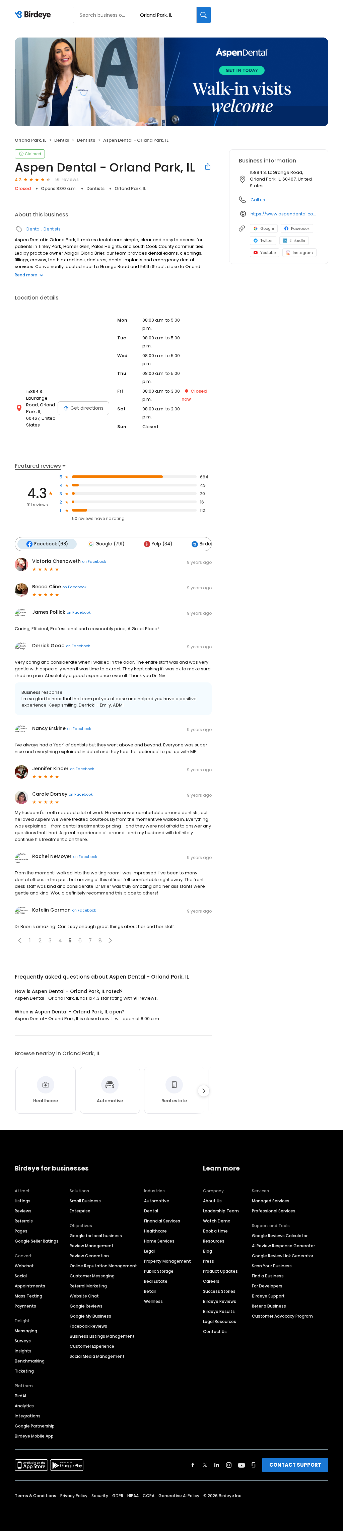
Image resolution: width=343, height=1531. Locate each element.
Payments (25, 1306)
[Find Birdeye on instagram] (228, 1465)
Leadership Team (221, 1211)
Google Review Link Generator (282, 1256)
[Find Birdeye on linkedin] (216, 1465)
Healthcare (155, 1231)
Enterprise (80, 1211)
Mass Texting (28, 1296)
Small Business (85, 1201)
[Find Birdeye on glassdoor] (254, 1465)
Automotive (156, 1201)
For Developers (267, 1286)
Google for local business (96, 1236)
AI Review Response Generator (283, 1246)
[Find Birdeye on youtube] (241, 1465)
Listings (22, 1201)
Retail (150, 1291)
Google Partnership (35, 1426)
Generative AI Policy (178, 1496)
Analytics (24, 1406)
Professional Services (273, 1211)
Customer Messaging (92, 1276)
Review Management (92, 1246)
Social (21, 1276)
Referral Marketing (88, 1286)
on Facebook (94, 561)
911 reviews (67, 179)
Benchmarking (30, 1361)
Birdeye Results (219, 1311)
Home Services (159, 1241)
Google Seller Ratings (37, 1241)
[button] (19, 940)
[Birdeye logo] (34, 15)
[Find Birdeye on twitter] (204, 1465)
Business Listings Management (102, 1336)
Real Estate (155, 1281)
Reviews (23, 1211)
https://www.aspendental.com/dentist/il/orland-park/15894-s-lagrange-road (285, 214)
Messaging (26, 1331)
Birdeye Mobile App (34, 1436)
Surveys (23, 1341)
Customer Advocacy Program (282, 1316)
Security (99, 1496)
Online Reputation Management (103, 1266)
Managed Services (270, 1201)
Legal (149, 1251)
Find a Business (268, 1276)
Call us (258, 200)
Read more (26, 275)
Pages (21, 1231)
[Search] (204, 15)
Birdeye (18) (213, 544)
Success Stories (219, 1291)
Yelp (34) (162, 544)
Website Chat (84, 1296)
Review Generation (89, 1256)
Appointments (30, 1286)
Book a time (215, 1231)
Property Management (167, 1261)
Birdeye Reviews (219, 1301)
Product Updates (220, 1271)
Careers (211, 1281)
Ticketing (24, 1371)
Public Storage (159, 1271)
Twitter (266, 240)
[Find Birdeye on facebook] (193, 1465)
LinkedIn (297, 240)
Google (267, 228)
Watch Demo (216, 1221)
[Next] (204, 1091)
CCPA (148, 1496)
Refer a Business (269, 1306)
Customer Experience (92, 1346)
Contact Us (215, 1331)
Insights (23, 1351)
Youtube (268, 252)
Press (208, 1261)
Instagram (303, 252)
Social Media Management (97, 1356)
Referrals (24, 1221)
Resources (213, 1241)
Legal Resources (219, 1321)
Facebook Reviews (88, 1326)
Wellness (153, 1301)
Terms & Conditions (35, 1496)
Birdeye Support (268, 1296)
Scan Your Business (272, 1266)
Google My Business (90, 1316)
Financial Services (162, 1221)
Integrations (28, 1416)
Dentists (86, 140)
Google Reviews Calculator (279, 1236)
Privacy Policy (73, 1496)
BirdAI (20, 1396)
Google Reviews (86, 1306)
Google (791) (109, 544)
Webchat (24, 1266)
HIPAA (133, 1496)
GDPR (117, 1496)
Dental (61, 140)
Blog (207, 1251)
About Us (212, 1201)
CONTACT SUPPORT (295, 1464)
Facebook (300, 228)
